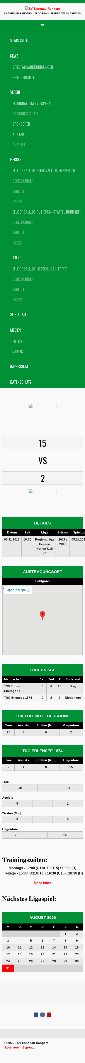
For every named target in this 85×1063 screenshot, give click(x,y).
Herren (15, 159)
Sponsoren (21, 124)
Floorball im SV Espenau (32, 103)
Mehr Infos (42, 883)
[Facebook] (36, 1014)
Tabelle (18, 191)
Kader (17, 201)
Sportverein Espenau (20, 1047)
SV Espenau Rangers (18, 13)
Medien (15, 330)
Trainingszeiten (25, 113)
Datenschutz (21, 382)
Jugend (15, 257)
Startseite (19, 40)
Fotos (17, 341)
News (14, 56)
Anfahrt (19, 144)
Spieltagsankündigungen (32, 67)
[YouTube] (49, 1014)
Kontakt (19, 134)
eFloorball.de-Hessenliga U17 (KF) (39, 269)
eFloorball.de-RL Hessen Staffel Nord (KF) (46, 212)
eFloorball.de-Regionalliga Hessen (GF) (44, 170)
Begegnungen (23, 181)
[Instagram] (42, 1014)
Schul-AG (18, 314)
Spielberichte (23, 77)
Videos (17, 351)
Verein (15, 92)
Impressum (19, 366)
